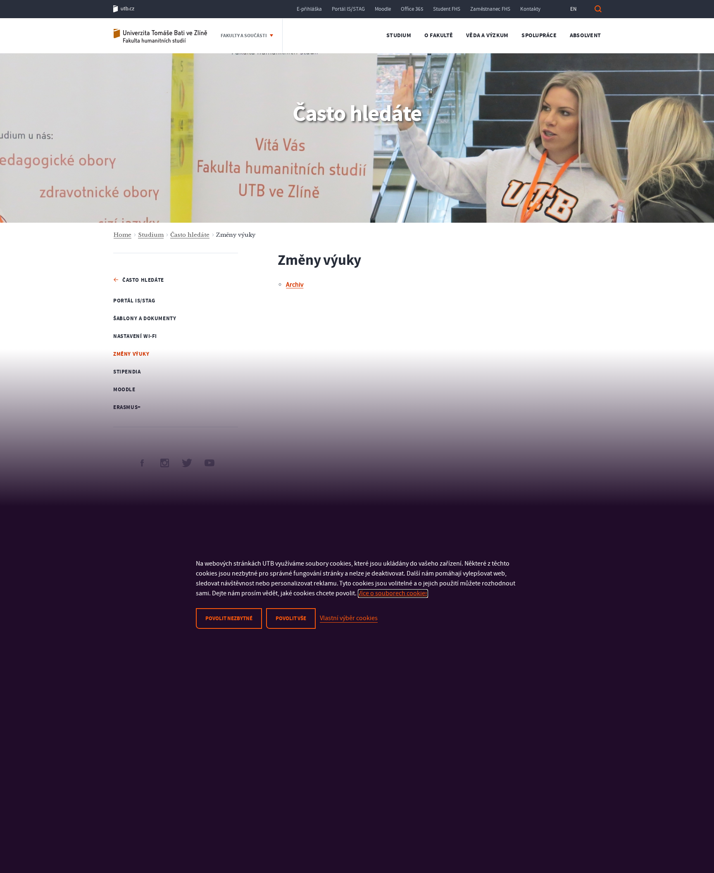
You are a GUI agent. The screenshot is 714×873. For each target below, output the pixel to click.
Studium (398, 35)
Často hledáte (189, 234)
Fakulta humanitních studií (160, 35)
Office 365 (412, 9)
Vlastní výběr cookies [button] (349, 618)
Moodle (383, 9)
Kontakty (530, 9)
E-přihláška (309, 9)
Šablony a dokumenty (144, 318)
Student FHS (446, 9)
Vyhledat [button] (598, 9)
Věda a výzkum (487, 35)
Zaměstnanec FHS (490, 9)
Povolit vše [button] (291, 618)
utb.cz (123, 8)
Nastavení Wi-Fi (135, 336)
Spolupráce (539, 35)
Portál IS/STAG (348, 9)
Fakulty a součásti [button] (244, 35)
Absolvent (585, 35)
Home (122, 234)
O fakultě (438, 35)
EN (573, 9)
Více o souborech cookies (393, 593)
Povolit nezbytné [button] (228, 618)
